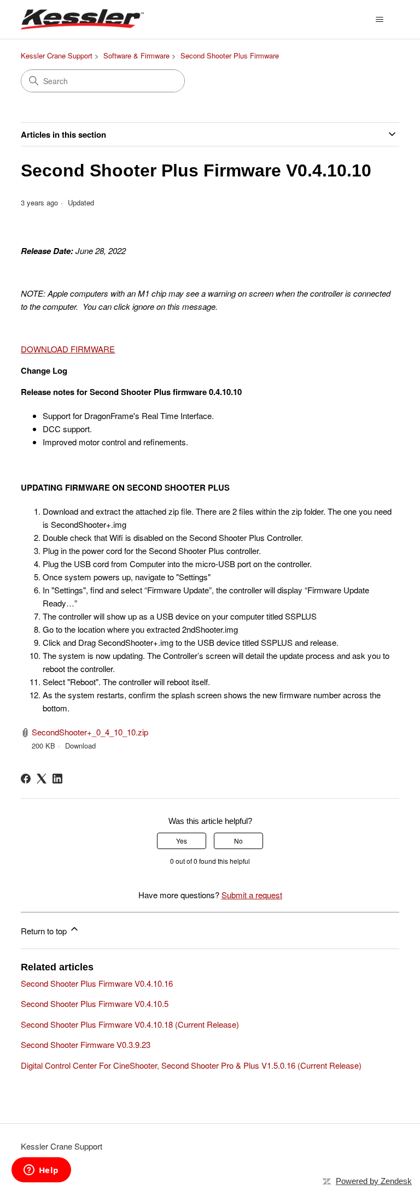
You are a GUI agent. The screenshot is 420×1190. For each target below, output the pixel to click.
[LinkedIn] (57, 778)
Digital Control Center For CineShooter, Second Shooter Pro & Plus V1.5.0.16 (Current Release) (191, 1065)
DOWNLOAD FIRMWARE (68, 349)
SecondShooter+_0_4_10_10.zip (90, 732)
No (238, 840)
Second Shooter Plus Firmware (229, 55)
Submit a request (251, 894)
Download (80, 745)
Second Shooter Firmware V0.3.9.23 (85, 1044)
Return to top (45, 930)
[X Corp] (41, 778)
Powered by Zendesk (374, 1181)
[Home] (82, 19)
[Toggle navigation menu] (379, 19)
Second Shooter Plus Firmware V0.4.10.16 (97, 983)
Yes (181, 840)
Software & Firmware (136, 55)
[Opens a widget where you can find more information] (41, 1171)
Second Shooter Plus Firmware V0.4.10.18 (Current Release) (130, 1024)
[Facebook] (26, 778)
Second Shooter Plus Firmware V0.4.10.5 (94, 1003)
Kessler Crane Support (56, 55)
